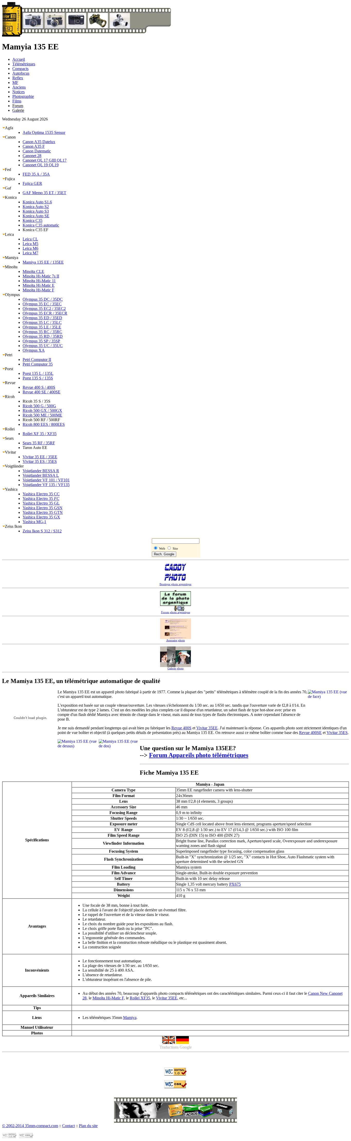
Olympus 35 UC (43, 345)
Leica (9, 234)
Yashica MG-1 (34, 522)
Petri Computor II (37, 359)
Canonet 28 (32, 155)
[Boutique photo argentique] (175, 1116)
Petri (8, 355)
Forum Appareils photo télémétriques (198, 755)
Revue (10, 383)
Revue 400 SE (41, 392)
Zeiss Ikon (13, 526)
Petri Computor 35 (38, 364)
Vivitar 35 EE (40, 457)
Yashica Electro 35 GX (41, 517)
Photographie (23, 96)
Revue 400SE (310, 732)
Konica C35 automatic (41, 225)
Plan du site (88, 1125)
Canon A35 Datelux (39, 142)
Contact (68, 1125)
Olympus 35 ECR (45, 313)
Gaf (8, 188)
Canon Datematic (37, 151)
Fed (8, 169)
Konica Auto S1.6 (37, 202)
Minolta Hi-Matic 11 (39, 281)
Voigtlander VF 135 (46, 484)
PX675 (235, 884)
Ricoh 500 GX (42, 410)
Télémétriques (23, 64)
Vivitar (10, 452)
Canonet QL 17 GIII (45, 160)
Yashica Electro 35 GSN (42, 508)
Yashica (11, 489)
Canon (10, 137)
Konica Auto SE (36, 216)
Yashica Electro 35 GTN (43, 512)
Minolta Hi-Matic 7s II (41, 276)
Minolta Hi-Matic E (38, 285)
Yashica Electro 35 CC (41, 494)
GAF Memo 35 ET (44, 193)
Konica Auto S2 (36, 206)
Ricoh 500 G (39, 406)
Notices (18, 92)
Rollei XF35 (140, 998)
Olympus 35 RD (43, 336)
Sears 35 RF (39, 443)
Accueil (18, 59)
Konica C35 (32, 220)
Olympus (12, 294)
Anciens (19, 87)
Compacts (20, 68)
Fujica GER (32, 183)
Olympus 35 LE (42, 327)
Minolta (11, 267)
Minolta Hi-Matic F (38, 290)
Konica (11, 197)
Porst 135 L (38, 373)
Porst (9, 369)
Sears (9, 438)
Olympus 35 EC (42, 304)
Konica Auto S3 (36, 211)
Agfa (9, 128)
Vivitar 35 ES (40, 461)
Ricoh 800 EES (44, 424)
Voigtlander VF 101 (46, 480)
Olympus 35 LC (42, 322)
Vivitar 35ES (337, 732)
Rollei (10, 429)
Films (16, 101)
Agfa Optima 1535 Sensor (44, 132)
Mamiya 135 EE (43, 262)
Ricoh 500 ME (42, 415)
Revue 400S (181, 728)
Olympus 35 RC (42, 332)
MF (15, 82)
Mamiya (11, 257)
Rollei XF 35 (40, 433)
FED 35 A (36, 174)
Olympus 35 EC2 (44, 308)
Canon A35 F (34, 146)
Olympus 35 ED (42, 318)
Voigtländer (14, 466)
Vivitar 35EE (207, 728)
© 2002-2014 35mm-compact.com (30, 1125)
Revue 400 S (39, 387)
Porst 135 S (38, 378)
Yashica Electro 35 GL (41, 503)
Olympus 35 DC (43, 299)
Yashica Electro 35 (41, 498)
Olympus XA (34, 350)
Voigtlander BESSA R (41, 471)
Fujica (10, 179)
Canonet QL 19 (41, 165)
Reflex (17, 78)
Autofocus (20, 73)
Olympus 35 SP (41, 341)
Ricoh (10, 396)
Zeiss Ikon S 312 (42, 531)
